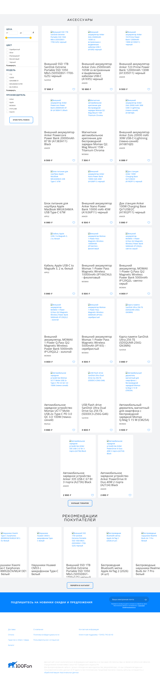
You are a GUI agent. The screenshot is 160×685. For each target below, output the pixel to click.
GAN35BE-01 (14, 81)
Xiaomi (11, 112)
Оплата (11, 634)
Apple (11, 102)
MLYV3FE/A (13, 87)
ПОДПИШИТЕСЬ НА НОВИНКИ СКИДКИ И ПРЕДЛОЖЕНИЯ (51, 602)
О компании (38, 629)
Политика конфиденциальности (46, 634)
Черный (12, 62)
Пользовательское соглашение (46, 640)
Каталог (11, 645)
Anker (11, 99)
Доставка (11, 629)
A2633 (11, 77)
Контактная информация (89, 629)
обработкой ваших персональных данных (61, 672)
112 (10, 74)
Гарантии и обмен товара (18, 640)
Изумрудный (14, 56)
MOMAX (12, 105)
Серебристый (14, 49)
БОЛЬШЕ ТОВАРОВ (80, 503)
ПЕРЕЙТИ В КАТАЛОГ (80, 585)
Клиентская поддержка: (96, 634)
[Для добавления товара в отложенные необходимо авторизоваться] (73, 89)
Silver (11, 52)
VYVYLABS (13, 109)
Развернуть (11, 65)
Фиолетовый (14, 59)
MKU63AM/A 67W (15, 84)
